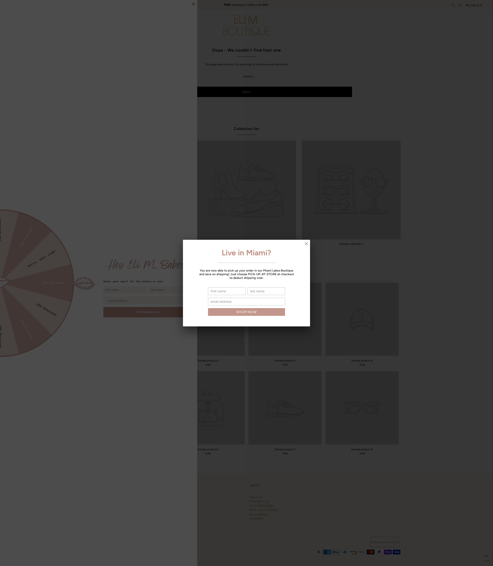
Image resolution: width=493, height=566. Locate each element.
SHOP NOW (246, 312)
